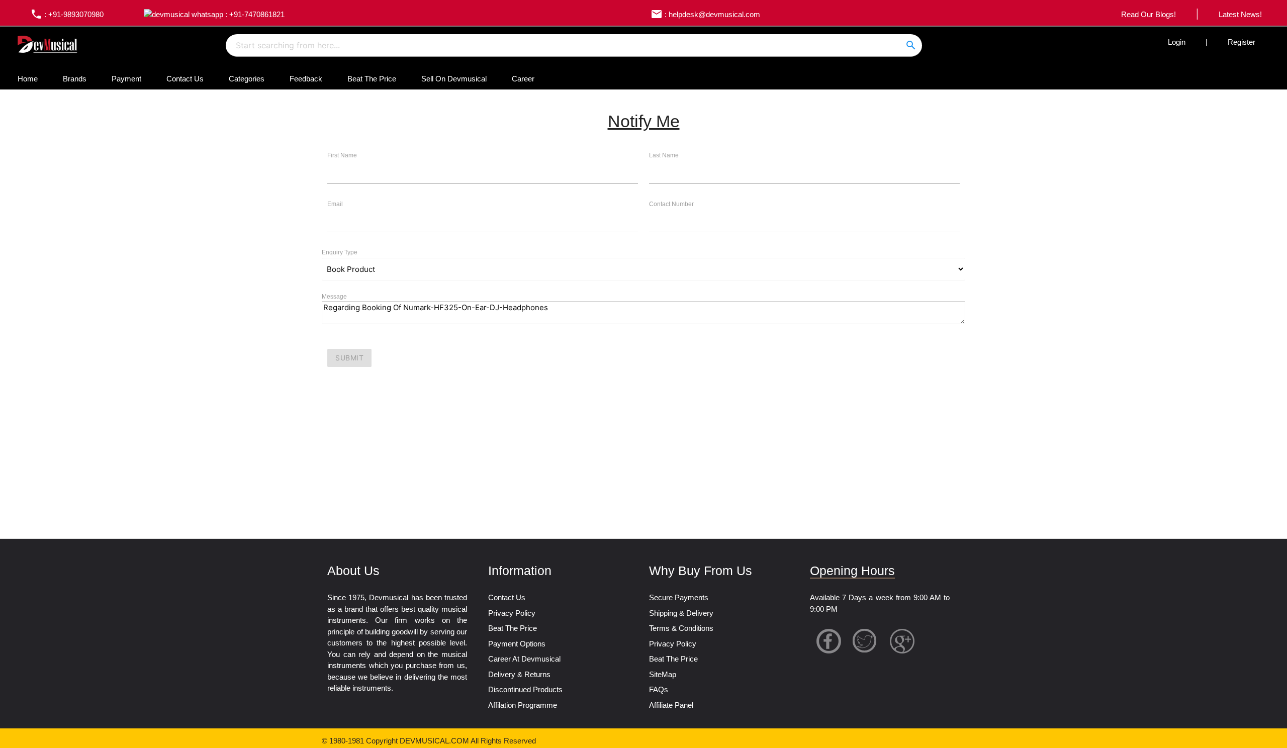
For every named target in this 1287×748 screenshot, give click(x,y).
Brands (74, 78)
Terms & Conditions (681, 628)
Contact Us (185, 78)
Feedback (306, 78)
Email (335, 204)
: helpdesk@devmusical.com (705, 14)
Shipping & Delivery (681, 613)
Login (1176, 42)
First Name (342, 155)
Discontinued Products (525, 689)
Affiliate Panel (671, 705)
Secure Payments (678, 597)
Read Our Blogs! (1148, 14)
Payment (126, 78)
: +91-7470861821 (254, 14)
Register (1241, 42)
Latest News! (1240, 14)
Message (334, 296)
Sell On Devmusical (454, 78)
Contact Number (671, 204)
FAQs (658, 689)
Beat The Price (371, 78)
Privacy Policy (511, 613)
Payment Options (516, 643)
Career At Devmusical (524, 658)
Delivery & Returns (519, 674)
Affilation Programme (522, 705)
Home (28, 78)
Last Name (664, 155)
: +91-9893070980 (67, 14)
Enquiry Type (339, 252)
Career (523, 78)
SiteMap (662, 674)
